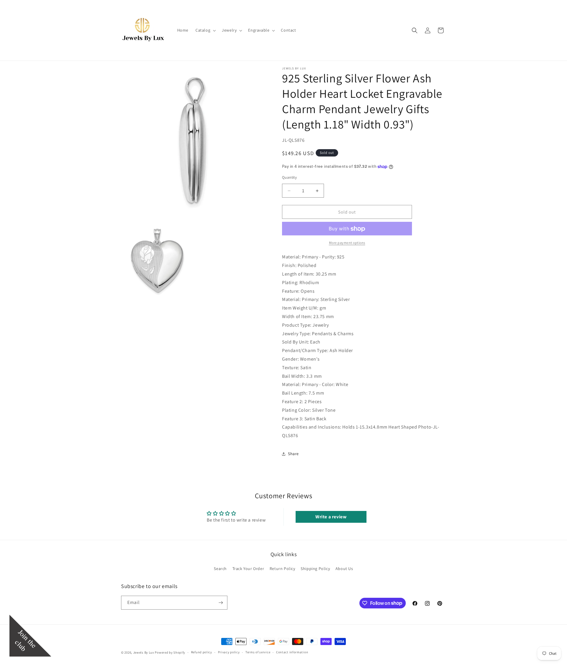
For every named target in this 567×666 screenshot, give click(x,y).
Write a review (330, 517)
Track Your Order (248, 568)
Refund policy (201, 652)
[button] (205, 30)
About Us (344, 568)
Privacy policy (229, 652)
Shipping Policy (315, 568)
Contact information (292, 652)
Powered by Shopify (170, 652)
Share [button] (293, 453)
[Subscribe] (220, 603)
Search (220, 568)
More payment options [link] (347, 243)
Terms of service (257, 652)
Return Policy (282, 568)
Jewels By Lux (143, 652)
